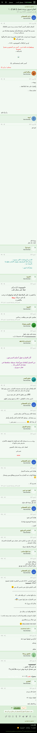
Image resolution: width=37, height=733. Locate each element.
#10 (2, 410)
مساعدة (28, 728)
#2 (1, 79)
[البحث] (2, 2)
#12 (2, 468)
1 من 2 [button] (24, 708)
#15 (2, 537)
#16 (2, 558)
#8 (1, 348)
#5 (1, 284)
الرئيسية (22, 728)
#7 (1, 331)
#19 (2, 661)
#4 (1, 254)
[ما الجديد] (6, 2)
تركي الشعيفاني (30, 12)
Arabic (32, 725)
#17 (2, 577)
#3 (1, 124)
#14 (2, 514)
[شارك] (4, 23)
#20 (2, 688)
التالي (17, 708)
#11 (2, 434)
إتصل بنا (33, 728)
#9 (1, 385)
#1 (1, 23)
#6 (1, 314)
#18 (2, 635)
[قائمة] (34, 2)
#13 (2, 497)
